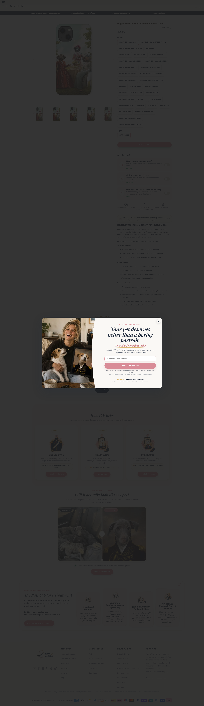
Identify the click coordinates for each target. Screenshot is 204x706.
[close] (159, 321)
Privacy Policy (136, 374)
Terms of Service (145, 374)
